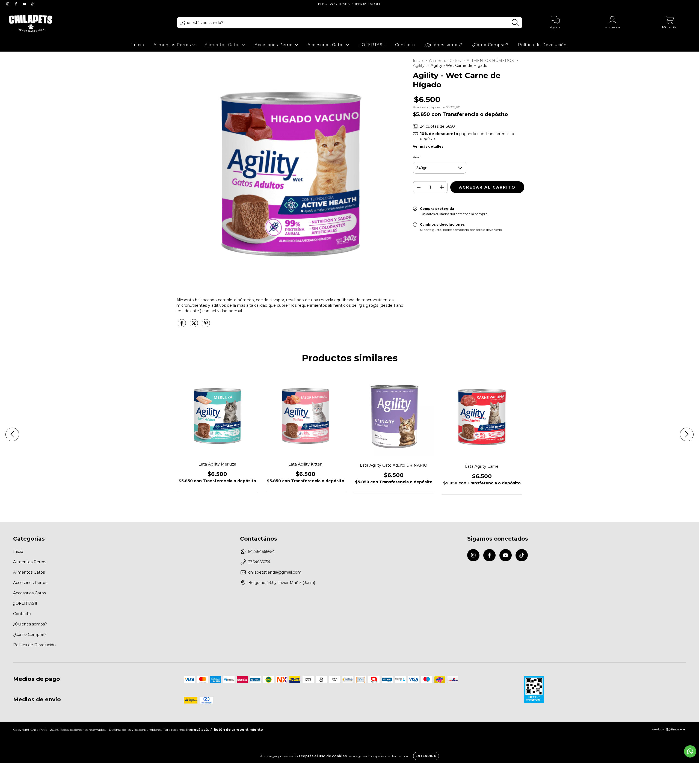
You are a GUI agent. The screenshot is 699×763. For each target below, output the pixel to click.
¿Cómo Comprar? (490, 44)
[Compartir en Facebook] (182, 325)
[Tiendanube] (669, 730)
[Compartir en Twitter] (194, 325)
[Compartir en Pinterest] (206, 325)
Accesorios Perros (275, 44)
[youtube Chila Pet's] (25, 3)
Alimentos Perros (172, 44)
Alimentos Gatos (223, 44)
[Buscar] (515, 22)
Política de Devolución (542, 44)
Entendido (426, 756)
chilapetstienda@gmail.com (274, 572)
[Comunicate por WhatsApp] (690, 751)
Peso (416, 157)
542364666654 (261, 551)
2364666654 (259, 561)
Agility (419, 65)
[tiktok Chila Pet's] (32, 3)
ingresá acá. (197, 730)
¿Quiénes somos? (443, 44)
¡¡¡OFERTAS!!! (372, 44)
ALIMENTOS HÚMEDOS (490, 60)
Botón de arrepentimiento (238, 730)
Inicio (138, 44)
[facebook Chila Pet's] (16, 3)
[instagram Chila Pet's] (8, 3)
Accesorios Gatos (326, 44)
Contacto (405, 44)
